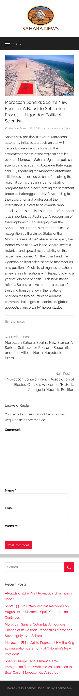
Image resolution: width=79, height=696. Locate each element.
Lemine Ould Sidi (58, 128)
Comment (13, 430)
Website (11, 526)
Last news (18, 321)
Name (10, 490)
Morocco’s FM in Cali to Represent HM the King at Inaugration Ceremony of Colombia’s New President (39, 648)
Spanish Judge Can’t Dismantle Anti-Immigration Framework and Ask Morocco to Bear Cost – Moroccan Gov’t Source (38, 666)
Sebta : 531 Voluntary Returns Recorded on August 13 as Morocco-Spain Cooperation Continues (37, 611)
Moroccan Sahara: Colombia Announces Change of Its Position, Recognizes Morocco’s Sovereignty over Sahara (38, 630)
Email (10, 508)
